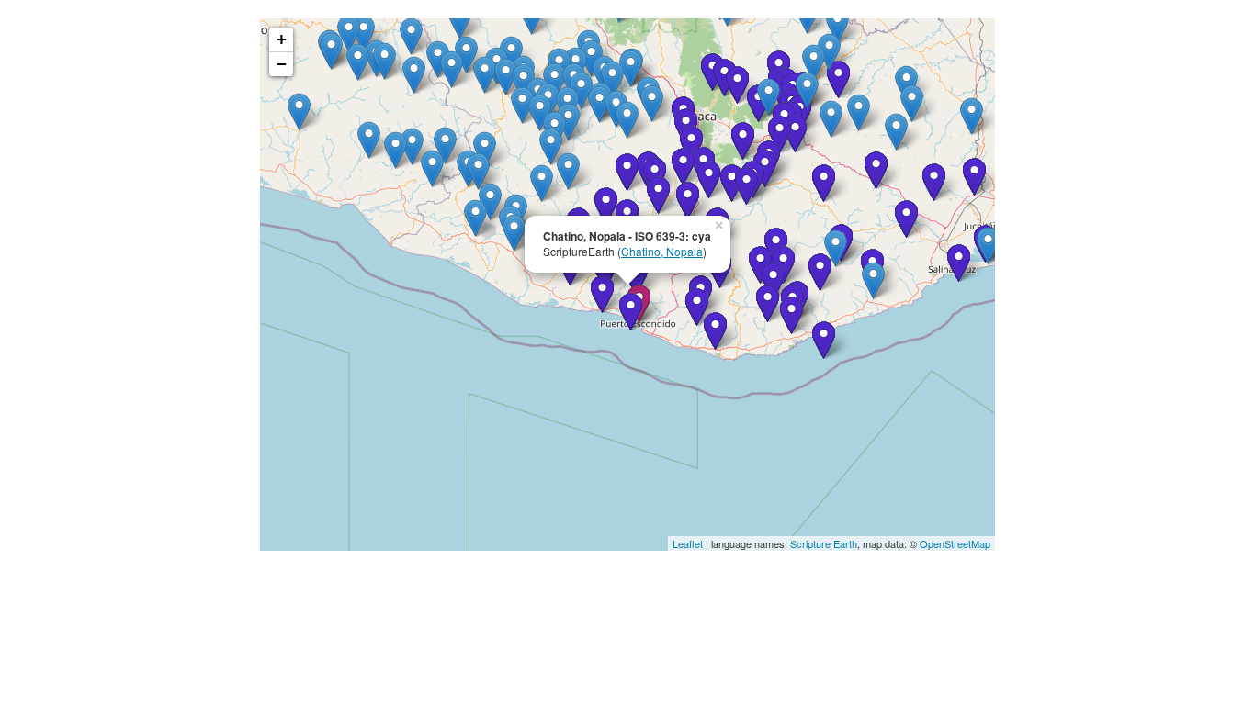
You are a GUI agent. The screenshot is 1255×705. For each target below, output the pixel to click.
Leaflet (688, 543)
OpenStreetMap (955, 543)
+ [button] (282, 39)
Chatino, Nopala (662, 251)
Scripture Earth (823, 543)
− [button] (282, 63)
